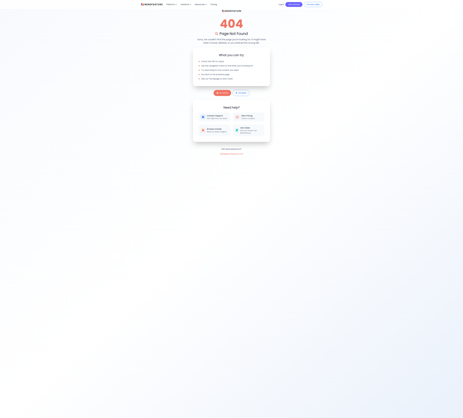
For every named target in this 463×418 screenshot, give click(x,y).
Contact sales (313, 4)
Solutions (185, 4)
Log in (281, 4)
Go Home (223, 93)
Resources (200, 4)
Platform (170, 4)
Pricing (214, 4)
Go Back (242, 93)
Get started (294, 4)
